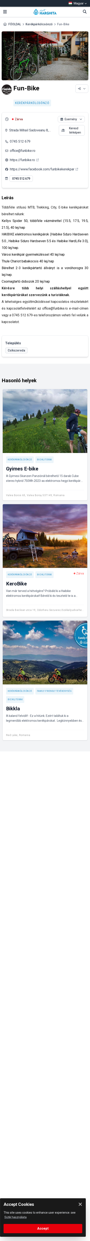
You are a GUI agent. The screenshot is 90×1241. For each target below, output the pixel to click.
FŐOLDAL (14, 24)
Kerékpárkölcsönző (39, 24)
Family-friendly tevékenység (54, 691)
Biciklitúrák (44, 459)
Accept (43, 1228)
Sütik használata (15, 1217)
